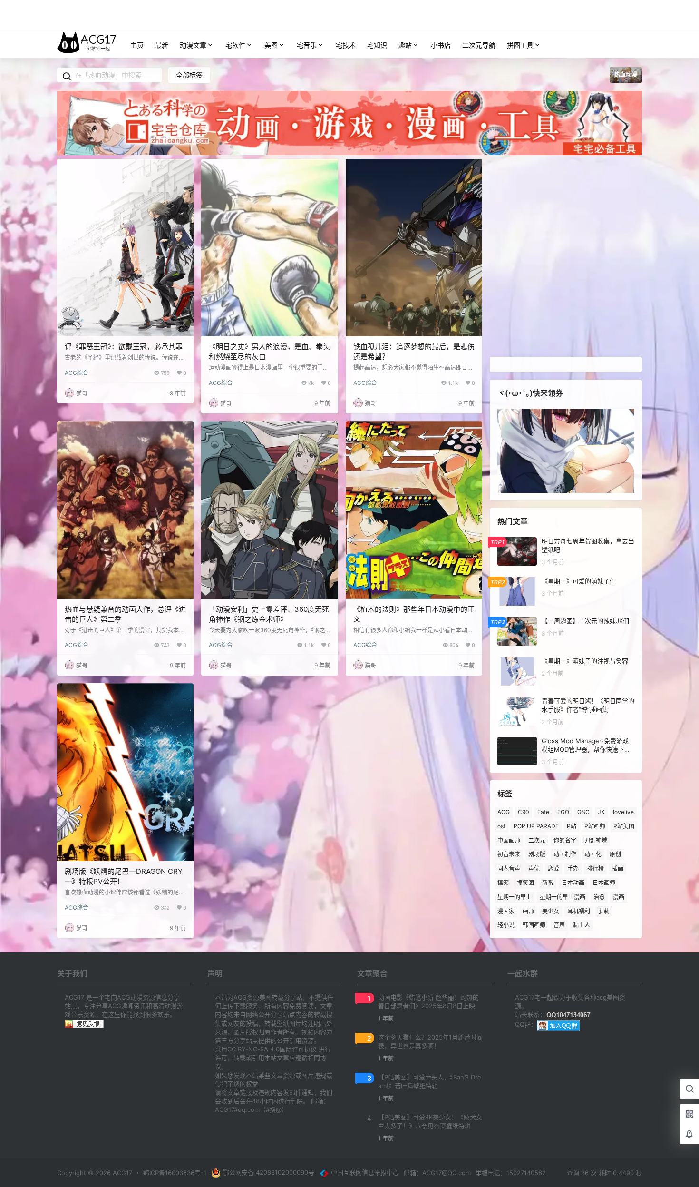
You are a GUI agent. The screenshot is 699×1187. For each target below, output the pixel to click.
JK (601, 811)
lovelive (623, 811)
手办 (573, 868)
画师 (528, 910)
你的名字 (564, 840)
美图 (271, 45)
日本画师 (603, 882)
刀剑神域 (595, 840)
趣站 (405, 45)
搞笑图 (525, 882)
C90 (523, 811)
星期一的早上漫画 (562, 897)
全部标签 (189, 75)
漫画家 (506, 910)
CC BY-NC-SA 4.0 (253, 1049)
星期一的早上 (514, 897)
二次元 (536, 840)
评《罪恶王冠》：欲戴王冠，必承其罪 (124, 346)
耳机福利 (578, 910)
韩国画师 (534, 925)
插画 (617, 868)
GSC (583, 811)
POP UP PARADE (536, 826)
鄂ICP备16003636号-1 (174, 1173)
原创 (615, 854)
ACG (503, 811)
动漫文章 (193, 45)
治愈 (599, 897)
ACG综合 (76, 372)
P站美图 (623, 826)
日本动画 (573, 882)
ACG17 (121, 1173)
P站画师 (594, 826)
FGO (563, 811)
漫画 (618, 897)
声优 (534, 868)
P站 (571, 826)
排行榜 (595, 868)
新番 (547, 882)
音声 (559, 925)
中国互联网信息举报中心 (365, 1172)
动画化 (593, 854)
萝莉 (604, 910)
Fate (543, 811)
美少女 (550, 910)
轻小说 (506, 925)
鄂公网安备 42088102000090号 (268, 1172)
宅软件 (235, 45)
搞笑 (503, 882)
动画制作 (564, 854)
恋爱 (553, 868)
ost (501, 826)
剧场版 (536, 854)
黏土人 (581, 925)
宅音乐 (307, 45)
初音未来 (508, 854)
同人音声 (508, 868)
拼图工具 (520, 45)
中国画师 (508, 840)
